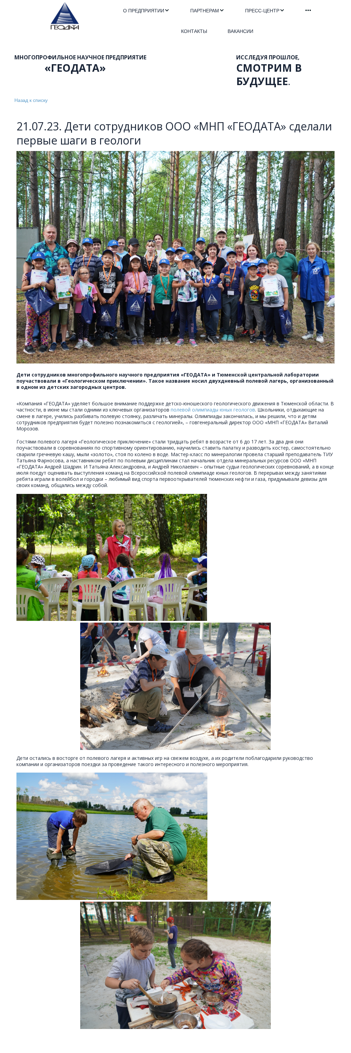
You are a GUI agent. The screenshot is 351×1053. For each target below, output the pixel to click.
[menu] (217, 20)
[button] (146, 10)
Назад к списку (31, 99)
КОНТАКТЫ (194, 30)
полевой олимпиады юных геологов (213, 409)
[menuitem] (146, 10)
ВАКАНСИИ (240, 30)
